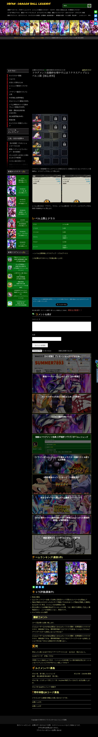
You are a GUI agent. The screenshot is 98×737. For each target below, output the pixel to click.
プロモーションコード (25, 10)
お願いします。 (37, 702)
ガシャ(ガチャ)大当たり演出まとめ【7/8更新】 (18, 156)
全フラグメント (23, 15)
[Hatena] (96, 23)
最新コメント (40, 617)
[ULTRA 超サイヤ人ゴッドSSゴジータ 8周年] (24, 28)
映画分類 (12, 120)
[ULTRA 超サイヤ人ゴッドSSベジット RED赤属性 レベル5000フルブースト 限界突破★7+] (64, 28)
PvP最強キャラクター (74, 10)
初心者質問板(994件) (16, 116)
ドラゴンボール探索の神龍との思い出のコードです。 (50, 698)
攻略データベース (12, 10)
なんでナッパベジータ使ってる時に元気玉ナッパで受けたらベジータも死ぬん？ (59, 599)
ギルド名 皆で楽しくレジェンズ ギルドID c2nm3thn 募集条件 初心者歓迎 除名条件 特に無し (61, 675)
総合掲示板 (50, 15)
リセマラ (52, 10)
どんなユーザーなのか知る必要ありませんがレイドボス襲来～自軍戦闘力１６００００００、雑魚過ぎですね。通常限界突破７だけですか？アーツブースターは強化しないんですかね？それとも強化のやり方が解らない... (61, 638)
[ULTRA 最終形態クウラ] (5, 28)
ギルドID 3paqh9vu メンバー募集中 (44, 687)
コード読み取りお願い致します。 (43, 622)
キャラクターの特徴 (34, 15)
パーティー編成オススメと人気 (18, 93)
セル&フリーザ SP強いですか (42, 656)
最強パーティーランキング (28, 12)
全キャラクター (70, 12)
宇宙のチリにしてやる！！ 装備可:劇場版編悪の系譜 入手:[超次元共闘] (21, 259)
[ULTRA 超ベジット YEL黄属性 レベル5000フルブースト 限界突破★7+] (34, 28)
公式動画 (43, 15)
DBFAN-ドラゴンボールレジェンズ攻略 (53, 720)
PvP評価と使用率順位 (16, 98)
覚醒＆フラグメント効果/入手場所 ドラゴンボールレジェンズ (18, 167)
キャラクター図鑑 (15, 75)
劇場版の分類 (60, 15)
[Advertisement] (62, 93)
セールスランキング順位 (44, 12)
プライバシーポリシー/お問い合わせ (49, 730)
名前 (33, 335)
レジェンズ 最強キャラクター (40, 10)
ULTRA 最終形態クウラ (17, 161)
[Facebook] (96, 20)
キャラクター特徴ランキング (18, 124)
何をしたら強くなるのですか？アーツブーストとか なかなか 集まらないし (59, 652)
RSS (89, 15)
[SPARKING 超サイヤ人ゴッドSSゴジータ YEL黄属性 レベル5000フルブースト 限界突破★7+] (54, 28)
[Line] (96, 12)
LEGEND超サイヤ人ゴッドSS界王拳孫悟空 (22, 222)
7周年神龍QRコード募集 (45, 692)
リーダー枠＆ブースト (13, 12)
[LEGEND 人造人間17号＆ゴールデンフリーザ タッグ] (84, 28)
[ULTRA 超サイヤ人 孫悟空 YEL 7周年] (74, 28)
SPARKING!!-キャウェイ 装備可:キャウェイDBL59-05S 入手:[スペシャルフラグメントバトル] (20, 294)
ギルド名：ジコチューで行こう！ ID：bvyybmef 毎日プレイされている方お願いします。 (61, 681)
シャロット (82, 15)
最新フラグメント (12, 15)
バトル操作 (68, 15)
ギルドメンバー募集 (43, 668)
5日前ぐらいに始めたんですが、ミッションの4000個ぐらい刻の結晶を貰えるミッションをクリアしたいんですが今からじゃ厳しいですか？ (61, 661)
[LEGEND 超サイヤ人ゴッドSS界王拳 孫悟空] (15, 28)
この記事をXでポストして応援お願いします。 (48, 258)
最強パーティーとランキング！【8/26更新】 (18, 150)
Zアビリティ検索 (80, 12)
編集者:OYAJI (86, 70)
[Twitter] (96, 16)
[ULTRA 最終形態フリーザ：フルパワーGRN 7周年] (44, 28)
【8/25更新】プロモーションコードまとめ (18, 144)
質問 (35, 646)
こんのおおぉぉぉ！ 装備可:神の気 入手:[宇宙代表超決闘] (20, 303)
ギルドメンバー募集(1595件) (18, 101)
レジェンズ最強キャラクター (18, 87)
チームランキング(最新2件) (47, 557)
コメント (36, 319)
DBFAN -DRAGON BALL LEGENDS (28, 4)
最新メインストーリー (58, 12)
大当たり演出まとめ (61, 10)
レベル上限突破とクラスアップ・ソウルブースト (51, 253)
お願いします (36, 706)
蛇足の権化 (36, 597)
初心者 (74, 15)
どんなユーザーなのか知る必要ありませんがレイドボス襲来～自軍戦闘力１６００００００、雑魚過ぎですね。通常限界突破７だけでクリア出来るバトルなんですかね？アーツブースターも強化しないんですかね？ (61, 629)
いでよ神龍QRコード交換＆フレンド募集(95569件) (18, 106)
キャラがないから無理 (39, 612)
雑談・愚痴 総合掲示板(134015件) (17, 112)
